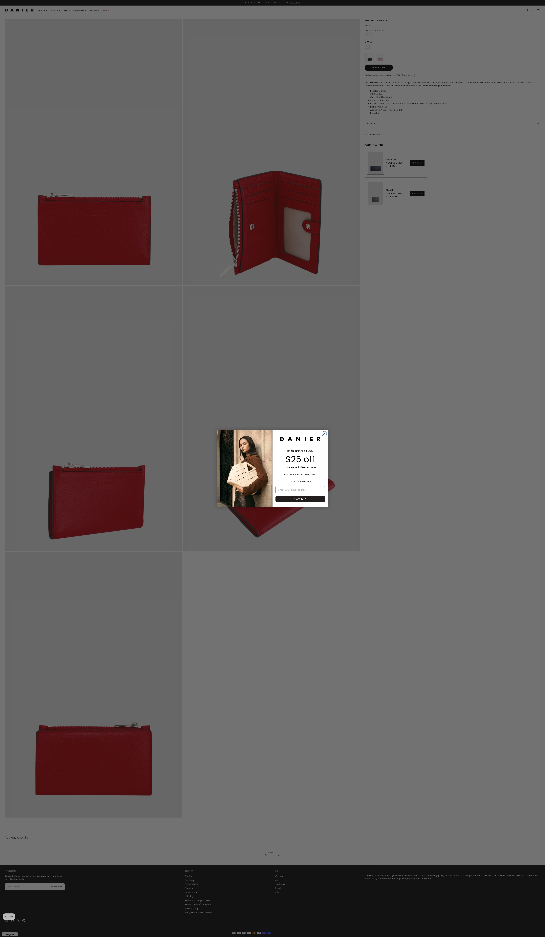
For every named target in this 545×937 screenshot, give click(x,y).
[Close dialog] (324, 433)
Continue (300, 499)
